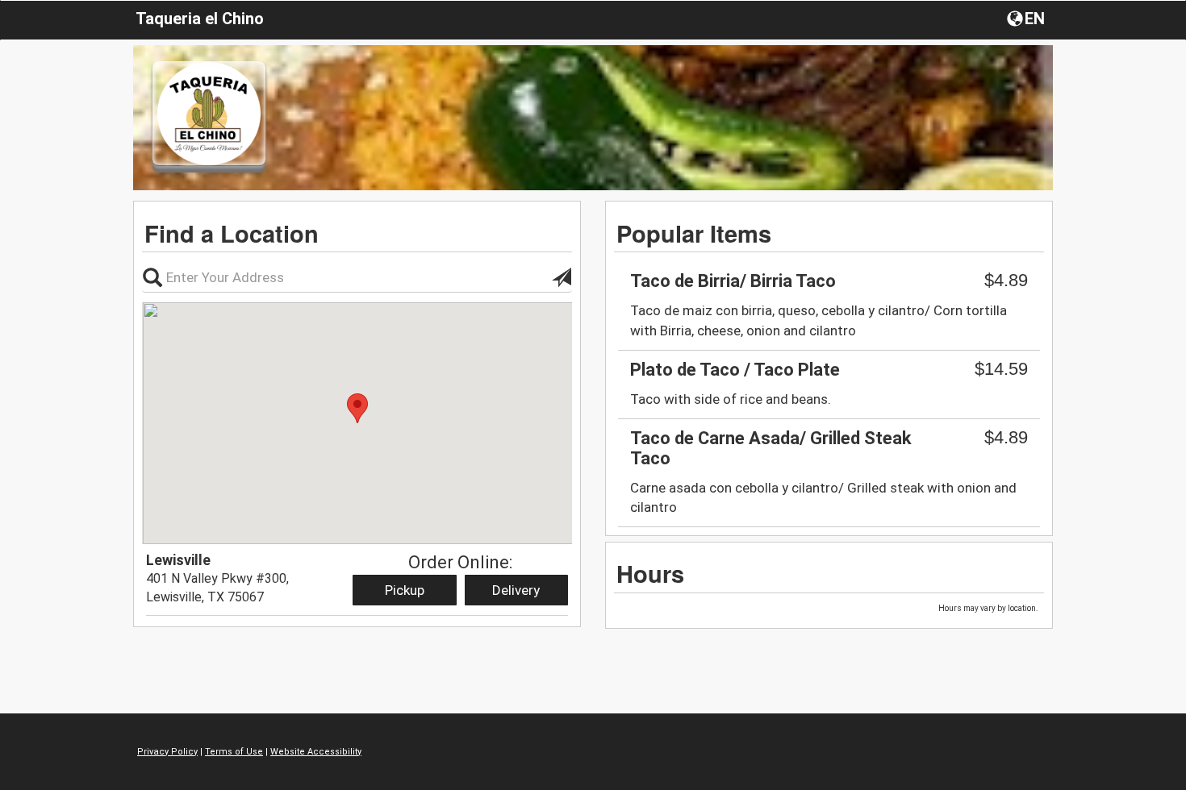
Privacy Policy (167, 751)
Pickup (404, 590)
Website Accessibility (315, 751)
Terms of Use (234, 751)
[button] (1027, 17)
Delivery (516, 590)
